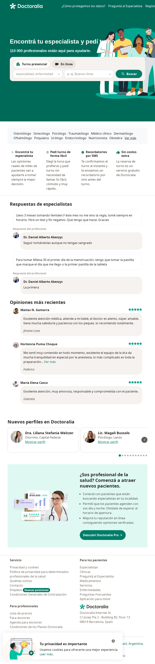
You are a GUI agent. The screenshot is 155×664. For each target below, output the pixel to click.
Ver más (130, 138)
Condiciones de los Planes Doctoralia (36, 627)
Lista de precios (21, 613)
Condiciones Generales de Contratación (38, 594)
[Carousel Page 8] (138, 455)
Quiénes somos (21, 581)
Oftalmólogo (23, 138)
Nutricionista (98, 138)
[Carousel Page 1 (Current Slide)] (120, 455)
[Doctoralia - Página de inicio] (33, 6)
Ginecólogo (41, 133)
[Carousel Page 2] (122, 455)
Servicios (86, 585)
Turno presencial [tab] (36, 65)
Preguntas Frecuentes (95, 594)
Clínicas (85, 572)
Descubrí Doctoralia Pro (101, 535)
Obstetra (115, 138)
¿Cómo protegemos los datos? (83, 6)
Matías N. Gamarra (34, 310)
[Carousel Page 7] (135, 455)
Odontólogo (22, 133)
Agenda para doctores (26, 622)
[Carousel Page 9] (141, 455)
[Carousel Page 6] (133, 455)
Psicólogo (59, 133)
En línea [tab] (68, 65)
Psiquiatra (41, 138)
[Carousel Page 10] (143, 455)
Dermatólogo (123, 133)
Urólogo (57, 138)
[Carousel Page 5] (130, 455)
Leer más (46, 654)
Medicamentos (90, 581)
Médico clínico (101, 133)
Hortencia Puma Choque (38, 344)
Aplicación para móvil (95, 599)
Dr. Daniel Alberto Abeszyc (43, 237)
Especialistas (89, 567)
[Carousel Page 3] (125, 455)
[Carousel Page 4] (128, 455)
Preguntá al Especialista (125, 6)
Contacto (16, 585)
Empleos (29, 590)
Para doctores (20, 618)
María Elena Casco (34, 383)
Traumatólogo (78, 133)
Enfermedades (90, 590)
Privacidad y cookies (24, 567)
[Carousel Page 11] (146, 455)
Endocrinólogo (75, 138)
